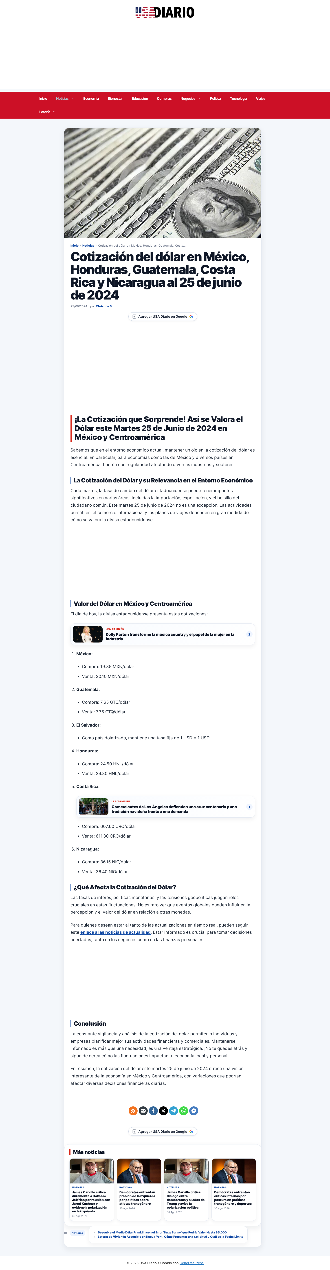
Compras (164, 98)
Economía (91, 98)
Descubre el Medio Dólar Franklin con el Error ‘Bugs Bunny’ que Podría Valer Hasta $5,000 (162, 1232)
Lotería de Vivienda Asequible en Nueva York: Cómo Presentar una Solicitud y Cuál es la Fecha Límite (170, 1236)
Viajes (260, 98)
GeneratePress (192, 1263)
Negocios (187, 98)
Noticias (62, 98)
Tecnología (238, 98)
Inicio (43, 98)
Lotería (44, 112)
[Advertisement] (165, 58)
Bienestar (115, 98)
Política (215, 98)
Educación (140, 98)
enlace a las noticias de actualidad (115, 932)
